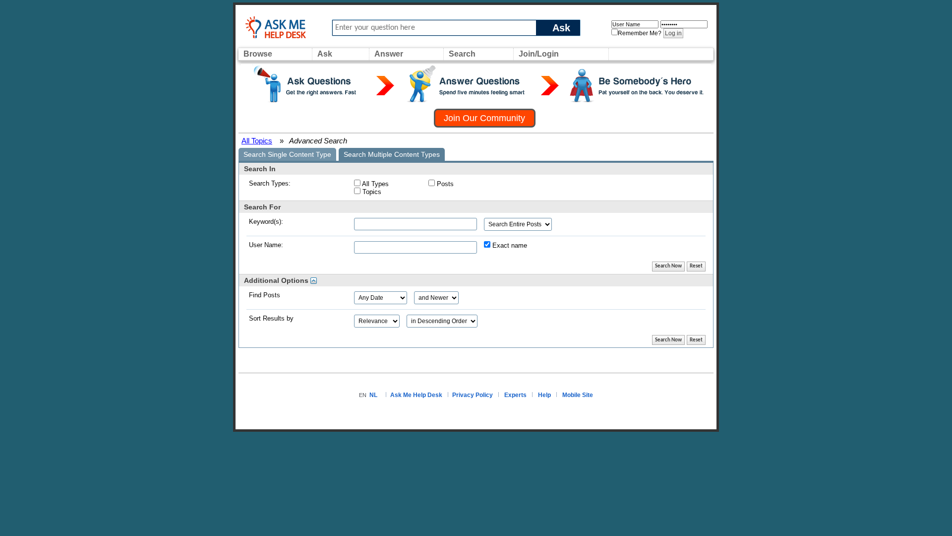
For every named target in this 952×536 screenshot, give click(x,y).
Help (544, 395)
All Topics (256, 140)
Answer (388, 54)
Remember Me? (639, 33)
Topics (370, 192)
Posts (444, 184)
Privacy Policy (472, 395)
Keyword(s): (266, 221)
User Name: (266, 245)
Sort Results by (271, 318)
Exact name (508, 245)
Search (462, 54)
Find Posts (264, 295)
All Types (374, 184)
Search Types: (270, 183)
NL (373, 395)
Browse (257, 54)
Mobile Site (577, 395)
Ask (561, 27)
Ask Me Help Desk (416, 395)
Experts (515, 395)
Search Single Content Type (287, 154)
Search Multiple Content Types (392, 154)
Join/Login (539, 54)
